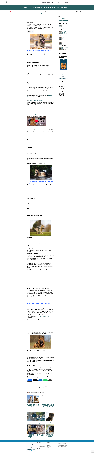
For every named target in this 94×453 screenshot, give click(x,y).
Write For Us (39, 448)
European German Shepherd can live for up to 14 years (36, 100)
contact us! (52, 13)
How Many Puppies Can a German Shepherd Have (50, 423)
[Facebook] (29, 450)
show (32, 31)
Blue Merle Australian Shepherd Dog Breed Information (49, 435)
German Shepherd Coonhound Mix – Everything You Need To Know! (31, 436)
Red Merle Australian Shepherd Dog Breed (40, 435)
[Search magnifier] (67, 20)
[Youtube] (32, 450)
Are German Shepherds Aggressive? (40, 423)
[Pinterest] (31, 450)
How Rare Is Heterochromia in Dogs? (31, 423)
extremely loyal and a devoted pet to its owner (39, 114)
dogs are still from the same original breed (42, 316)
